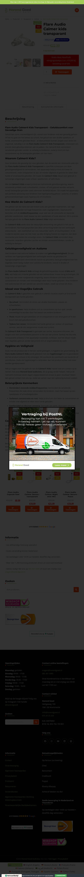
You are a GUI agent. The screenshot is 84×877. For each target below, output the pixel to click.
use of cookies (49, 875)
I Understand (60, 875)
